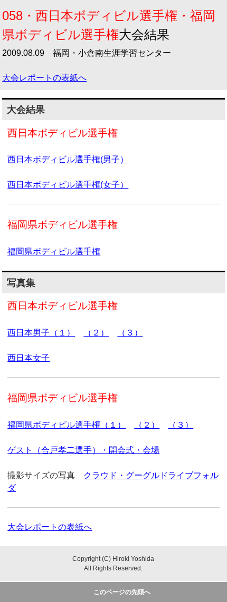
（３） (130, 332)
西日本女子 (28, 357)
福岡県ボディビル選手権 (53, 251)
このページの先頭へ (121, 592)
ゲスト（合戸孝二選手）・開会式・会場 (83, 450)
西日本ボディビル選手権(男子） (67, 159)
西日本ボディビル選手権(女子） (67, 184)
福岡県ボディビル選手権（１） (66, 424)
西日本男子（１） (41, 332)
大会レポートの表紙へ (44, 77)
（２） (96, 332)
